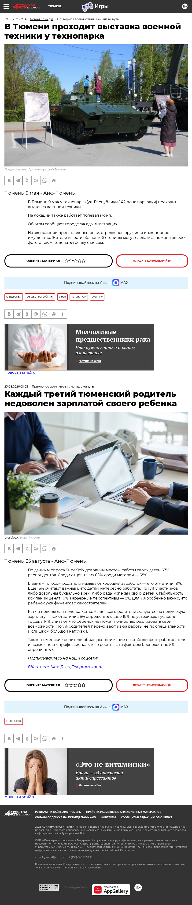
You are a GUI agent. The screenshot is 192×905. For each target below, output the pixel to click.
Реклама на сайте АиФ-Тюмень (58, 812)
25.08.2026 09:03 (16, 386)
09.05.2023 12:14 (15, 19)
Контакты (108, 817)
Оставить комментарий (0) (152, 260)
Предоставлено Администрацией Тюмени (35, 169)
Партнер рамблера (75, 887)
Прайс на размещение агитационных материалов (123, 812)
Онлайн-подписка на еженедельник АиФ (65, 817)
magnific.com (30, 537)
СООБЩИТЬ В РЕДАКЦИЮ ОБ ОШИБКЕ (146, 817)
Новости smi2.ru (20, 372)
